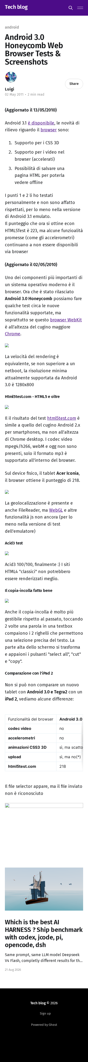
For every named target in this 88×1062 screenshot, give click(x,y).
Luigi (9, 89)
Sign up (45, 1013)
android (12, 27)
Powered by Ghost (44, 1025)
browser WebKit (66, 320)
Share (74, 84)
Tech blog (16, 7)
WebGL (56, 510)
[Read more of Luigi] (11, 77)
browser (49, 130)
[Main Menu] (80, 7)
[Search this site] (71, 8)
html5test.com (61, 418)
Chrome (12, 334)
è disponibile (41, 123)
